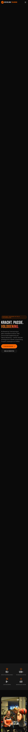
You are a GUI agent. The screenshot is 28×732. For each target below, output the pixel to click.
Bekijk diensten (9, 351)
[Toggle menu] (25, 2)
